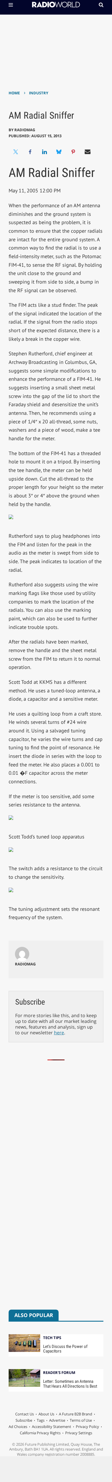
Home (14, 92)
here (59, 1032)
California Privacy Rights (40, 1432)
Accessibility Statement (51, 1426)
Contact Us (24, 1414)
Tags (41, 1420)
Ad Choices (18, 1426)
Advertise (57, 1420)
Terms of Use (81, 1420)
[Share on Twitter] (16, 152)
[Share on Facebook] (30, 152)
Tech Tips (52, 1338)
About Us (46, 1414)
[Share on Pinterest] (73, 152)
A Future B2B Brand (75, 1414)
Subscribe (24, 1420)
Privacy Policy (87, 1426)
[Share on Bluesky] (59, 152)
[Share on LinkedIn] (44, 152)
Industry (38, 92)
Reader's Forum (59, 1373)
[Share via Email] (87, 152)
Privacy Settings (78, 1432)
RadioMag (24, 129)
